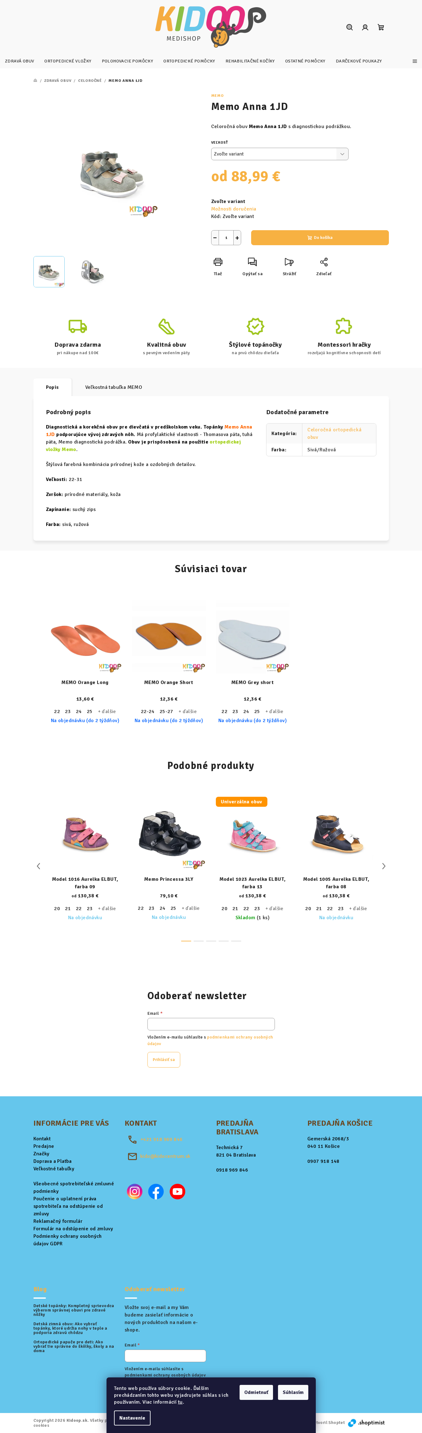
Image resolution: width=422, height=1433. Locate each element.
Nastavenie (132, 1418)
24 (79, 711)
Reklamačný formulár (58, 1221)
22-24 (148, 711)
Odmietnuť (256, 1392)
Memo (217, 95)
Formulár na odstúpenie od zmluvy (73, 1229)
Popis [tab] (52, 387)
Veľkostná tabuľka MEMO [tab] (113, 387)
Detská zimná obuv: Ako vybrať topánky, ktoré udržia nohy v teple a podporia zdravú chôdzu (70, 1328)
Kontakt (42, 1139)
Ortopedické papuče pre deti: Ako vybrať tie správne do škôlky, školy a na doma (73, 1346)
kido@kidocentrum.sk (165, 1156)
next (384, 866)
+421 (161, 1139)
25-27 (166, 711)
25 (90, 711)
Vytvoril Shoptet (328, 1422)
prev (38, 866)
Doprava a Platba (52, 1161)
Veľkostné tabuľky (54, 1169)
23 (68, 711)
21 (68, 908)
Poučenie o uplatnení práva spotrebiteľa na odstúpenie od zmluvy (68, 1206)
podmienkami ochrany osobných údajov (165, 1375)
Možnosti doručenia (233, 209)
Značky (41, 1154)
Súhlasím (293, 1392)
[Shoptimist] (367, 1422)
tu (180, 1402)
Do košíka (323, 237)
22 (57, 711)
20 (57, 908)
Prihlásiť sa (164, 1059)
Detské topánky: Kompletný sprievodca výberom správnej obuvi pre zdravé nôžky (73, 1310)
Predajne (43, 1146)
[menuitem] (19, 61)
